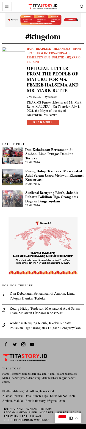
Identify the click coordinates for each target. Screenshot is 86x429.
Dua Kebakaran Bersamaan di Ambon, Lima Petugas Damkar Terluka (49, 153)
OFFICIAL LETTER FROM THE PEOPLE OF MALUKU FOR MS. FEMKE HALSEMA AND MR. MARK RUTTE (52, 79)
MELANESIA (61, 49)
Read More (43, 122)
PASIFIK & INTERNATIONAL (48, 53)
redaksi (52, 97)
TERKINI (33, 62)
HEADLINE (43, 49)
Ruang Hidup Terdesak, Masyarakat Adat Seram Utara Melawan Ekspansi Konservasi (54, 175)
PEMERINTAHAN (38, 57)
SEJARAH (73, 57)
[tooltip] (6, 344)
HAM (30, 49)
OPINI (77, 49)
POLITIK (58, 57)
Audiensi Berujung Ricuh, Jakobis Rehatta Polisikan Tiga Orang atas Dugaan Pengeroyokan (51, 196)
